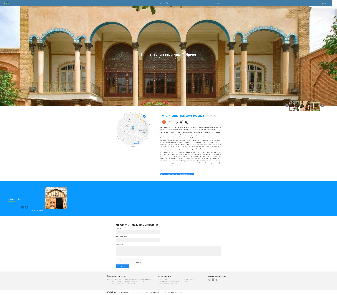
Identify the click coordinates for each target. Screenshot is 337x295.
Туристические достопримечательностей (182, 174)
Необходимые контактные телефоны (168, 281)
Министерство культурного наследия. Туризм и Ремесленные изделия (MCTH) (129, 279)
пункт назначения (124, 3)
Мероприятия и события (172, 3)
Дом (114, 3)
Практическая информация (191, 3)
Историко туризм (165, 174)
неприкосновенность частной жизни (168, 284)
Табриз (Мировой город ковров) (168, 58)
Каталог (204, 3)
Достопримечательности (140, 3)
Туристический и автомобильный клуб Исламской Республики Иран (126, 281)
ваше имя (118, 228)
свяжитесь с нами (163, 279)
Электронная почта (122, 236)
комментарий (120, 244)
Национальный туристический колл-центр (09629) (121, 284)
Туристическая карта (156, 3)
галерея (212, 3)
